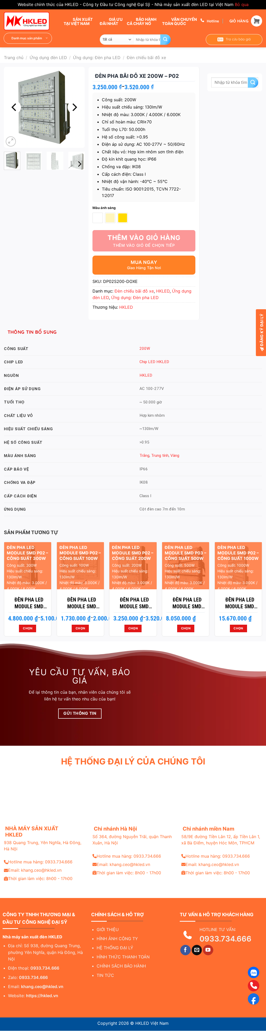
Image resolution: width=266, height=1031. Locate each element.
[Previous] (14, 107)
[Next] (74, 107)
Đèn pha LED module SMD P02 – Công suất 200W (134, 603)
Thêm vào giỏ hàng (144, 238)
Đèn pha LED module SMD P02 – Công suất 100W (81, 603)
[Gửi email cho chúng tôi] (197, 950)
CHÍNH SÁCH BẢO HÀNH (121, 966)
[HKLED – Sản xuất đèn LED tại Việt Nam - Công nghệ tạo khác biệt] (30, 21)
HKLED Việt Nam (152, 1023)
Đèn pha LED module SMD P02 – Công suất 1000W (239, 603)
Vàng (174, 455)
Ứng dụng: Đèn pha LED (97, 57)
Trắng (144, 455)
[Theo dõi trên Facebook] (185, 950)
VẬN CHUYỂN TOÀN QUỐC (179, 21)
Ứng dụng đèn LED (48, 57)
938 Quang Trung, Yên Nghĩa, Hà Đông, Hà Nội (42, 846)
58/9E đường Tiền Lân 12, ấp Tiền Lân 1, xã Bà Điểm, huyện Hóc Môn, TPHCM (220, 840)
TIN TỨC (105, 975)
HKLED (163, 291)
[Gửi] (165, 39)
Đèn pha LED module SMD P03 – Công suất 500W (187, 603)
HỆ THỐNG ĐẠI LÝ (115, 947)
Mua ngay (144, 262)
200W (144, 348)
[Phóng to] (11, 141)
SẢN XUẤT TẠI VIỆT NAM (78, 21)
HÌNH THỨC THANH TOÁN (123, 956)
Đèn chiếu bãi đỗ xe (146, 57)
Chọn (27, 628)
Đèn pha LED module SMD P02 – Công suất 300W (28, 603)
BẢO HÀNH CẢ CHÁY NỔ (141, 21)
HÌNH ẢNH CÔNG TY (117, 938)
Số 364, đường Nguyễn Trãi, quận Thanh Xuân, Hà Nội (132, 840)
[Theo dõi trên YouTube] (208, 950)
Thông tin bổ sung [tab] (32, 332)
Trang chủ (13, 57)
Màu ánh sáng (104, 208)
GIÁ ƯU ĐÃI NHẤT (111, 21)
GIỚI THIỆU (108, 929)
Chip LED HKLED (154, 361)
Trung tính (160, 455)
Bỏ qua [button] (242, 4)
